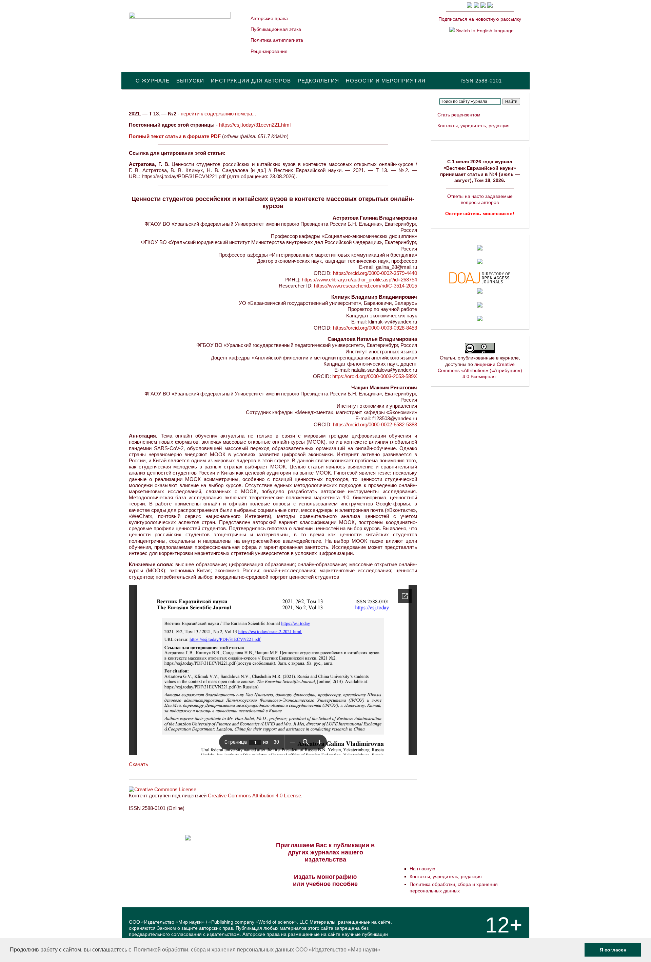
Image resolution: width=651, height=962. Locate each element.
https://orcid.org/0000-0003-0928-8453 (375, 328)
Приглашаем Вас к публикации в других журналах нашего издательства (325, 852)
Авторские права (269, 18)
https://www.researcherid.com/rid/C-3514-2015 (365, 286)
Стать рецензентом (458, 114)
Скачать (138, 764)
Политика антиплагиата (277, 40)
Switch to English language (484, 30)
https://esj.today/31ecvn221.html (255, 125)
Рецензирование (269, 51)
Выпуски (190, 81)
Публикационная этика (276, 29)
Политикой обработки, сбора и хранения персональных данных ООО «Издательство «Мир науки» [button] (257, 949)
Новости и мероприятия (386, 81)
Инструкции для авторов (251, 81)
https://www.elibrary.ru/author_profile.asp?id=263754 (359, 279)
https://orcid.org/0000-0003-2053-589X (374, 376)
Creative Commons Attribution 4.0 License (254, 795)
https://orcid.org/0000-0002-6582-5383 (375, 424)
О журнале (153, 81)
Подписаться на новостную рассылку (479, 19)
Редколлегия (318, 81)
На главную (422, 868)
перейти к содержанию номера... (218, 113)
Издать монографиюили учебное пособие (325, 880)
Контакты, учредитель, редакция (473, 125)
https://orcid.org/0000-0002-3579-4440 (375, 273)
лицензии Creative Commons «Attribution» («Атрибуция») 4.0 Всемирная (480, 370)
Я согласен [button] (613, 949)
